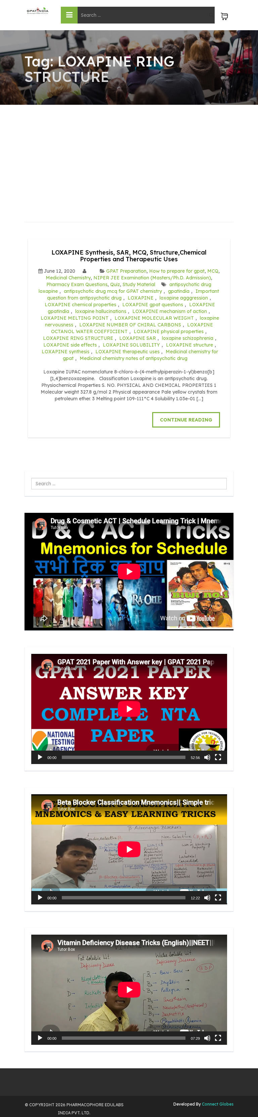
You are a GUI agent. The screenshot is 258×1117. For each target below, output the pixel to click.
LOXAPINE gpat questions (152, 305)
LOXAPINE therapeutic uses (127, 352)
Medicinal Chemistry (68, 278)
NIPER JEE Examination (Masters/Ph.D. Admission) (152, 278)
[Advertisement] (129, 155)
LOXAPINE (141, 298)
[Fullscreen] (218, 757)
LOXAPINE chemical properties (80, 305)
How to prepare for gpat (177, 271)
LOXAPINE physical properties (169, 331)
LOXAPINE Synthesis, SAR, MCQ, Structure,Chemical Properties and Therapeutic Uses (129, 256)
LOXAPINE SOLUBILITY (131, 345)
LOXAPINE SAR (137, 338)
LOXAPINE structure (189, 345)
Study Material (139, 284)
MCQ (212, 271)
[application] (129, 709)
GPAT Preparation (126, 271)
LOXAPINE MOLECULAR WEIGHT (154, 318)
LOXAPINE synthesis (65, 352)
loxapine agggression (184, 298)
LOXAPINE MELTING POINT (75, 318)
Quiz (115, 284)
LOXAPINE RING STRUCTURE (78, 338)
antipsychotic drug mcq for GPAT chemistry (113, 291)
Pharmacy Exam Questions (77, 284)
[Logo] (38, 10)
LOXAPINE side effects (70, 345)
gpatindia (178, 291)
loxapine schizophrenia (187, 338)
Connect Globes (217, 1104)
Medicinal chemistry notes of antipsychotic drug (133, 358)
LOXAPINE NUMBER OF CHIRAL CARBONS (130, 325)
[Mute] (207, 757)
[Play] (40, 757)
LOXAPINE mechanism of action (169, 311)
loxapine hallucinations (100, 311)
